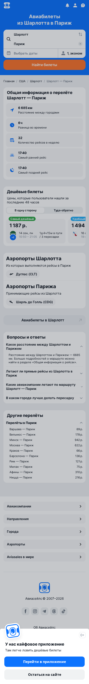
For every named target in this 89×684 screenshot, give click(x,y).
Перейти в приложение (44, 661)
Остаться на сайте (44, 674)
